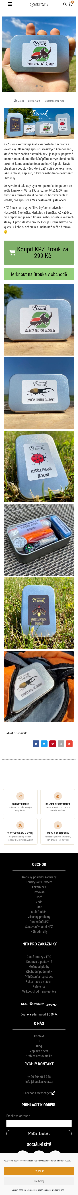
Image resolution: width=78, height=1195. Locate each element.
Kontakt (39, 1036)
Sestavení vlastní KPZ (39, 927)
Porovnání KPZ (39, 922)
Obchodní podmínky (39, 971)
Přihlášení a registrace (39, 976)
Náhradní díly (39, 932)
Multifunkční (39, 912)
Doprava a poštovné (39, 962)
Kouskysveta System (39, 882)
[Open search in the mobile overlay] (65, 4)
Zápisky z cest (39, 1051)
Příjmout (39, 1171)
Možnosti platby (39, 967)
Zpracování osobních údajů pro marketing (45, 1190)
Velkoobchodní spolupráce (39, 991)
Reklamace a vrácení (39, 981)
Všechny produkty (39, 917)
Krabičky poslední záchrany (39, 877)
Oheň (39, 897)
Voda (39, 902)
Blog (39, 1046)
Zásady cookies (19, 1190)
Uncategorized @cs (54, 100)
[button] (39, 252)
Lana (39, 907)
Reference (39, 986)
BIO (39, 1041)
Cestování (39, 892)
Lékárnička (39, 887)
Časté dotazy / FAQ (39, 957)
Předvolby (39, 1181)
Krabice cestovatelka (39, 1056)
